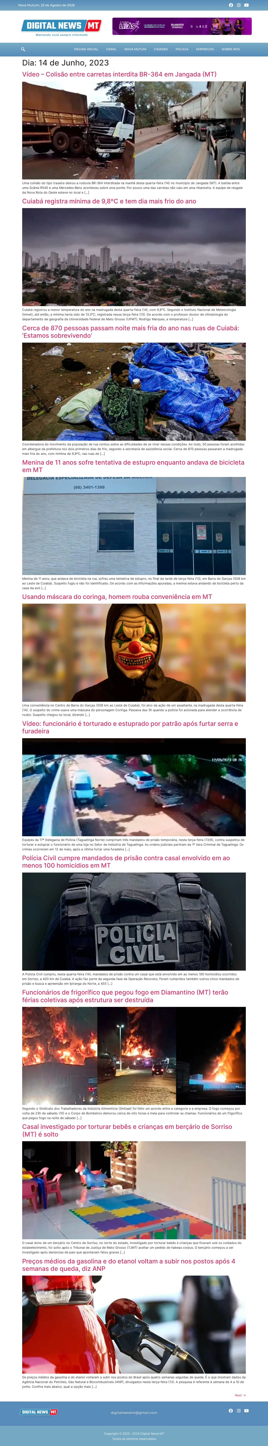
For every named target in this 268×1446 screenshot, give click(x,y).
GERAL (111, 49)
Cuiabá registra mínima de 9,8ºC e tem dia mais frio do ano (109, 201)
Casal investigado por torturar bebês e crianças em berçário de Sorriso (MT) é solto (127, 1130)
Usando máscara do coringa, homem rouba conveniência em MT (117, 597)
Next (240, 1395)
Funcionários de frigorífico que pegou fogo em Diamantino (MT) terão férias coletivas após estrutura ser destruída (125, 996)
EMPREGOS (205, 49)
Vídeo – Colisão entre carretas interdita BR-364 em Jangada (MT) (119, 74)
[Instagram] (238, 5)
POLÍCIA (182, 49)
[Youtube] (246, 5)
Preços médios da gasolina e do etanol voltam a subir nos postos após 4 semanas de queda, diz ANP (128, 1264)
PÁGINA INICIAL (86, 49)
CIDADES (161, 49)
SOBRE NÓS (231, 49)
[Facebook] (231, 5)
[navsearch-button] (23, 50)
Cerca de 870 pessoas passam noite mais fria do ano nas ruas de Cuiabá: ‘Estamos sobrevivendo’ (130, 331)
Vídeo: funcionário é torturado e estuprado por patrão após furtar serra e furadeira (130, 727)
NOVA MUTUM (135, 49)
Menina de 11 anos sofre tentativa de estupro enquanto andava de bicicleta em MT (133, 466)
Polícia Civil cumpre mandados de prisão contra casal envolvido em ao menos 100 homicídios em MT (126, 861)
